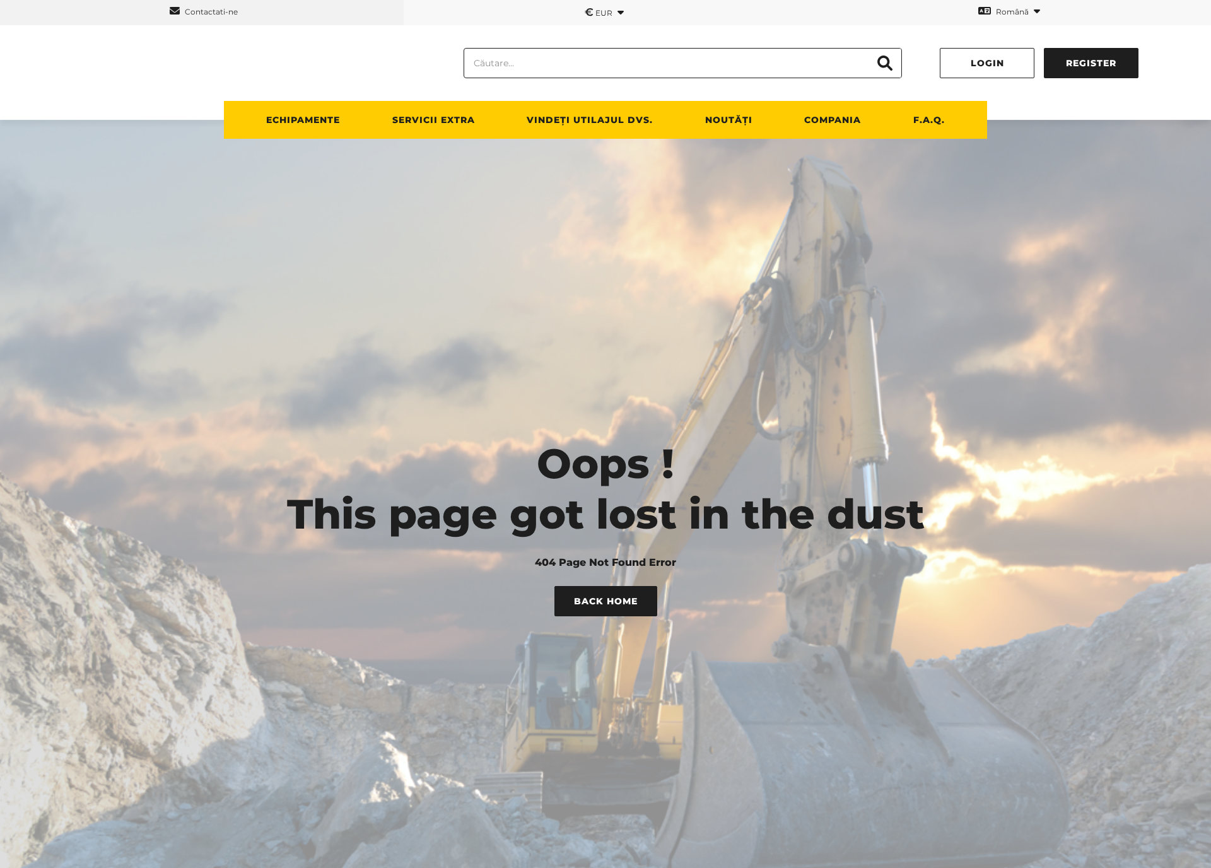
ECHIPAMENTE (303, 120)
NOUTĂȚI (728, 120)
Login (987, 63)
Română (1012, 11)
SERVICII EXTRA (433, 120)
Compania (832, 120)
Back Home (606, 601)
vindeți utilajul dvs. (590, 120)
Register (1091, 63)
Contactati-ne (210, 11)
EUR (599, 12)
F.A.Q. (929, 120)
